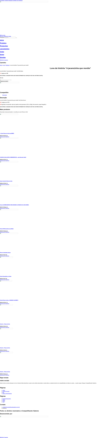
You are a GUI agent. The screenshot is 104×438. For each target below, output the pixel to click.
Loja (4, 65)
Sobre (2, 54)
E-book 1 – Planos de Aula (5, 371)
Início (2, 40)
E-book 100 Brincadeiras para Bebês (6, 228)
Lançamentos (4, 49)
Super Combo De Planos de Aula (6, 181)
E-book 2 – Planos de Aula (5, 347)
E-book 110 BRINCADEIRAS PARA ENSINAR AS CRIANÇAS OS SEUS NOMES (14, 204)
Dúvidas (3, 57)
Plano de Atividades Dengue (5, 252)
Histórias (7, 65)
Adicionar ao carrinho (4, 81)
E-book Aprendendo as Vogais (5, 276)
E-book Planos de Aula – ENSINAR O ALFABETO (9, 300)
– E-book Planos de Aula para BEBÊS (7, 133)
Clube (2, 52)
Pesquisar (2, 37)
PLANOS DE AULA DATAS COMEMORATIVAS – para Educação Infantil (13, 157)
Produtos (3, 43)
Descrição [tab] (4, 95)
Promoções (4, 46)
